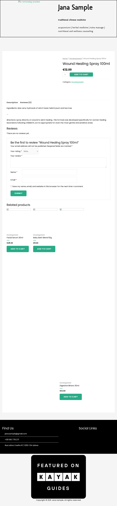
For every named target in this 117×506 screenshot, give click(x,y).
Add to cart (81, 74)
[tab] (12, 102)
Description (12, 102)
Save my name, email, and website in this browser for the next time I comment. (47, 186)
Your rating (16, 151)
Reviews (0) (26, 102)
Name (14, 172)
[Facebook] (85, 438)
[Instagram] (91, 438)
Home (65, 58)
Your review (16, 156)
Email (14, 180)
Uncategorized (75, 58)
